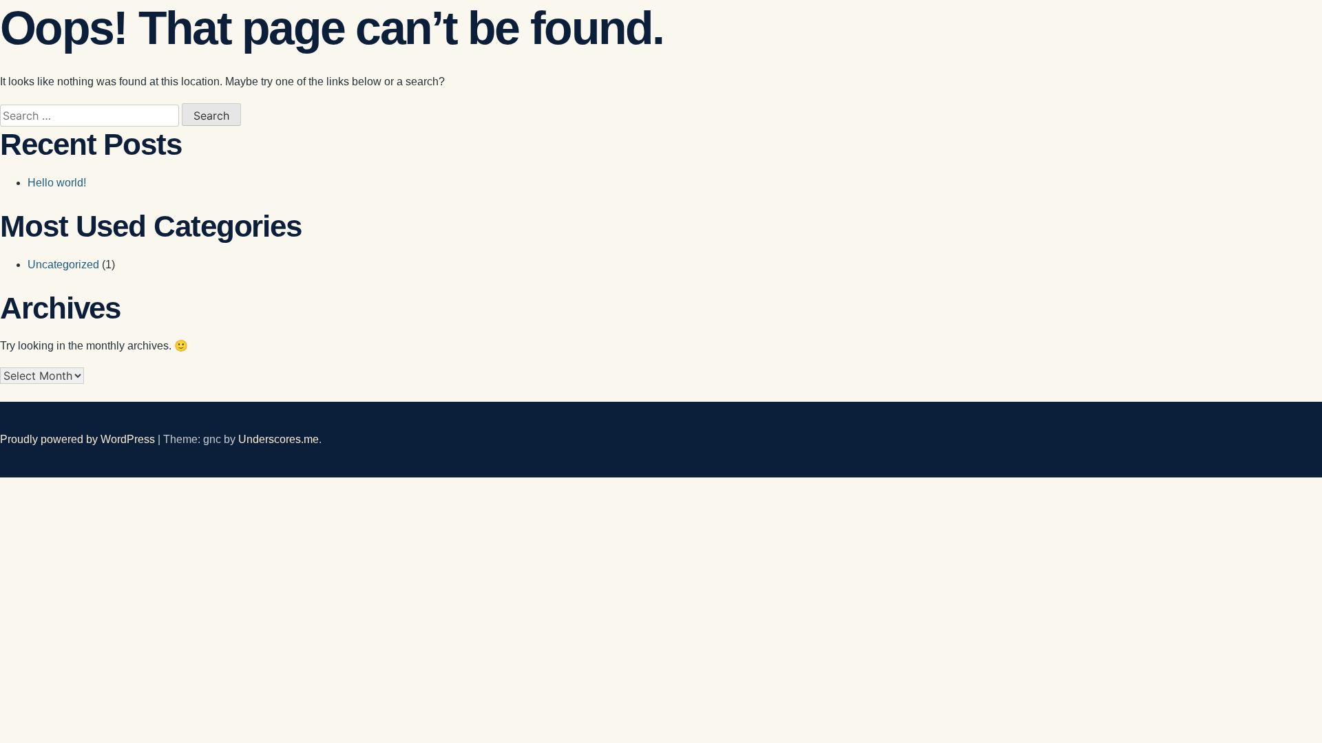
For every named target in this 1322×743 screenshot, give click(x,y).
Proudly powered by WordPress (79, 439)
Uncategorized (63, 264)
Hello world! (57, 183)
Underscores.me (278, 439)
